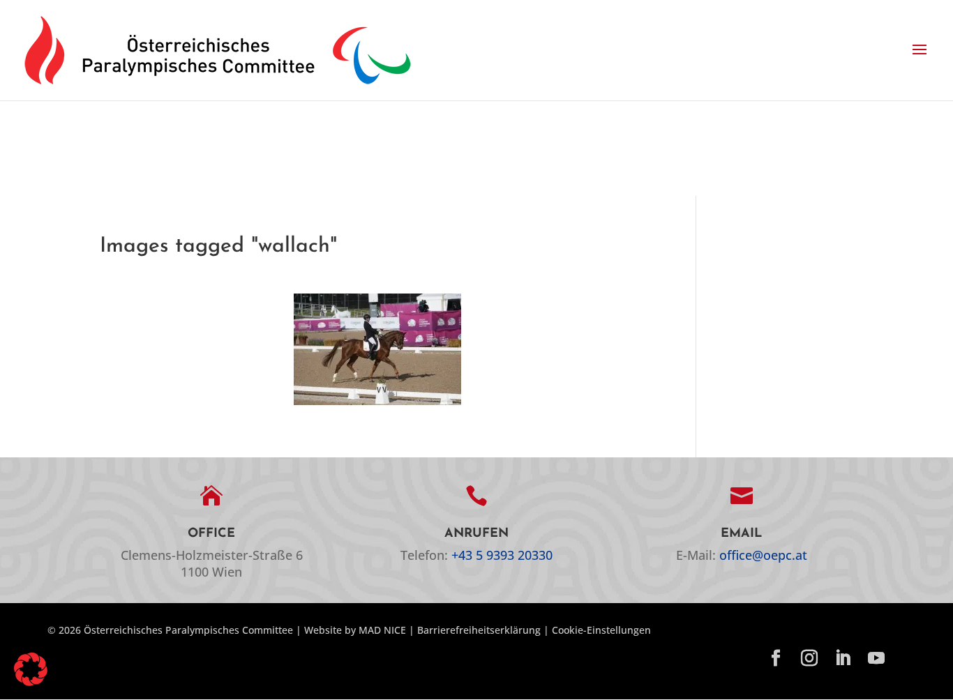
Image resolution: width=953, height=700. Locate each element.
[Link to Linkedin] (842, 659)
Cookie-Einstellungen (601, 630)
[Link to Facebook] (775, 659)
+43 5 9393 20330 (502, 555)
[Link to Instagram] (809, 659)
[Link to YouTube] (876, 659)
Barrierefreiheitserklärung (479, 630)
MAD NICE (382, 630)
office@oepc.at (763, 555)
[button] (919, 50)
